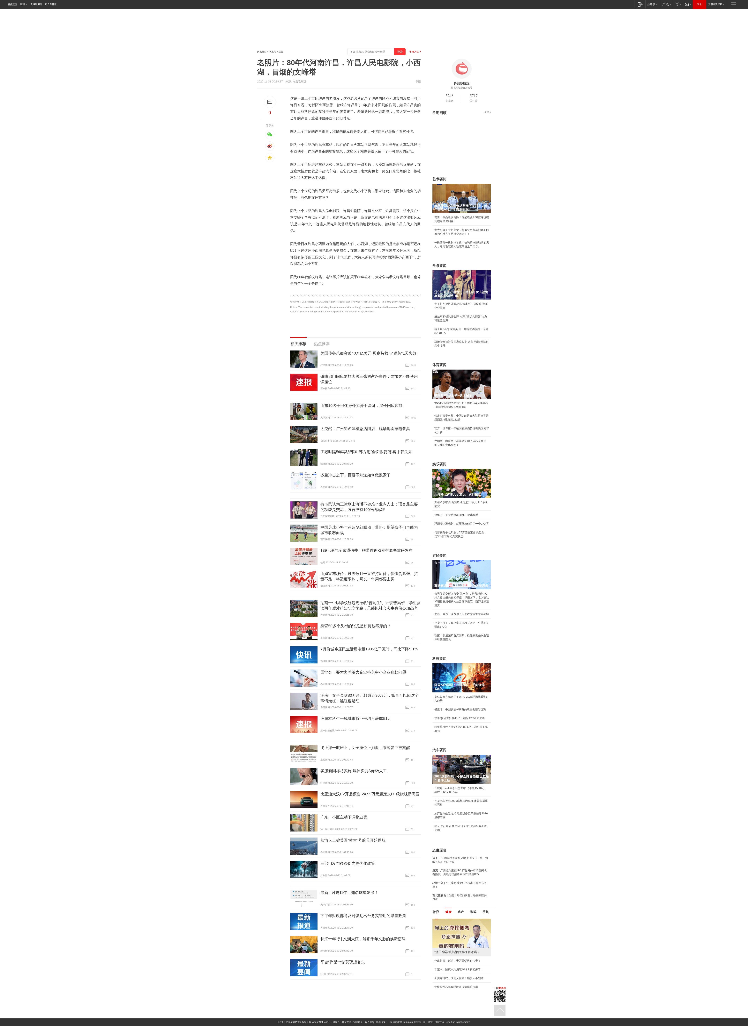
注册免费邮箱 (715, 4)
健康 (448, 912)
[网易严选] (666, 4)
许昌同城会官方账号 (461, 87)
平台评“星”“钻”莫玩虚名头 (342, 962)
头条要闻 (439, 266)
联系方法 (346, 1022)
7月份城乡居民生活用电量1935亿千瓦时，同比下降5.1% (369, 649)
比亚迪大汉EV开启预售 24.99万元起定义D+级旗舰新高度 (369, 794)
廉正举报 (428, 1022)
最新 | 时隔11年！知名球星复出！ (349, 892)
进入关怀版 (51, 4)
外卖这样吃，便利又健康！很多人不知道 (458, 978)
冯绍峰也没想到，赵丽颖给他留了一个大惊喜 (461, 523)
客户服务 (369, 1022)
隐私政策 (381, 1022)
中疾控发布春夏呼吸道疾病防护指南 (456, 986)
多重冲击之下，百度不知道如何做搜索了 (355, 475)
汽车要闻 (439, 750)
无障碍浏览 (36, 4)
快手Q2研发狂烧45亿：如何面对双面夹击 (459, 718)
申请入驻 (414, 52)
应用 (22, 4)
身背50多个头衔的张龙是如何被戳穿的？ (355, 626)
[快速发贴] (270, 102)
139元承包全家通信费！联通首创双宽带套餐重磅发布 (366, 550)
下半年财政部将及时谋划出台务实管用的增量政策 (363, 916)
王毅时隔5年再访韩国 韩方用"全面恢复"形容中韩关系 (366, 452)
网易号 (272, 51)
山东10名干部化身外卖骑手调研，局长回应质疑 (361, 405)
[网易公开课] (652, 4)
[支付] (678, 4)
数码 (473, 912)
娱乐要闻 (439, 464)
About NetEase (320, 1022)
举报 (418, 81)
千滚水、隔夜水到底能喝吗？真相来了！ (458, 969)
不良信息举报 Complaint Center (404, 1022)
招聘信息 (358, 1022)
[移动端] (640, 4)
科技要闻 (439, 659)
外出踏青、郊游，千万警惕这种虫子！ (457, 960)
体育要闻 (439, 365)
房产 (461, 912)
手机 (486, 912)
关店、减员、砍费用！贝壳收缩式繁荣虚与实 (461, 614)
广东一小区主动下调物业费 (343, 817)
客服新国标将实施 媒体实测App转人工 (353, 771)
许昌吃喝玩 (299, 81)
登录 (699, 4)
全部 (486, 112)
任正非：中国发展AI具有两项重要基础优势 (460, 709)
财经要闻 (439, 555)
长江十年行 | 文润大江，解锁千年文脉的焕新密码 (363, 939)
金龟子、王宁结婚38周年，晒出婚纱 (456, 514)
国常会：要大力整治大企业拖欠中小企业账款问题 (363, 672)
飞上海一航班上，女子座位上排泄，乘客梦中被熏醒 (365, 748)
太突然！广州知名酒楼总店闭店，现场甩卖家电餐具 (365, 429)
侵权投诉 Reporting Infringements (452, 1022)
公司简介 (335, 1022)
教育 (436, 912)
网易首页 (12, 4)
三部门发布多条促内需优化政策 (347, 863)
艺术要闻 (439, 179)
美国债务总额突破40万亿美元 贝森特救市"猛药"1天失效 (368, 353)
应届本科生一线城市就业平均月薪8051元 (355, 718)
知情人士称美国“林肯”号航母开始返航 (352, 840)
